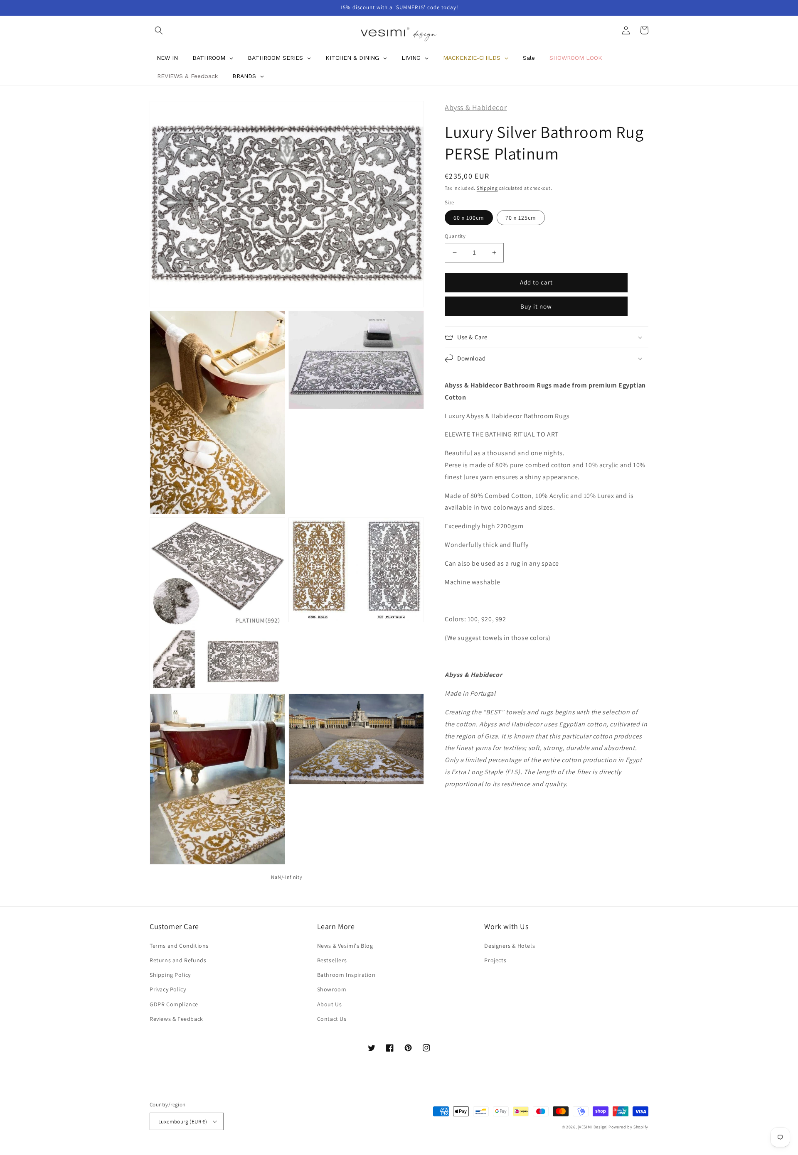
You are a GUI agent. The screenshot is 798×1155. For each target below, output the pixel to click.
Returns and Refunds (178, 960)
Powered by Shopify (628, 1127)
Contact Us (332, 1019)
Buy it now (536, 306)
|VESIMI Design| (593, 1127)
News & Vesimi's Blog (345, 945)
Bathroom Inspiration (346, 974)
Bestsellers (332, 960)
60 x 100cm (468, 217)
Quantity (455, 236)
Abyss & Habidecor (476, 107)
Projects (495, 960)
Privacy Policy (168, 989)
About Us (329, 1004)
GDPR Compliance (174, 1004)
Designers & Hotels (509, 945)
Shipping (487, 187)
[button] (159, 30)
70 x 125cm (520, 217)
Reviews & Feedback (176, 1019)
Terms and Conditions (179, 945)
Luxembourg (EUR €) (182, 1121)
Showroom (332, 989)
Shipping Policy (170, 974)
